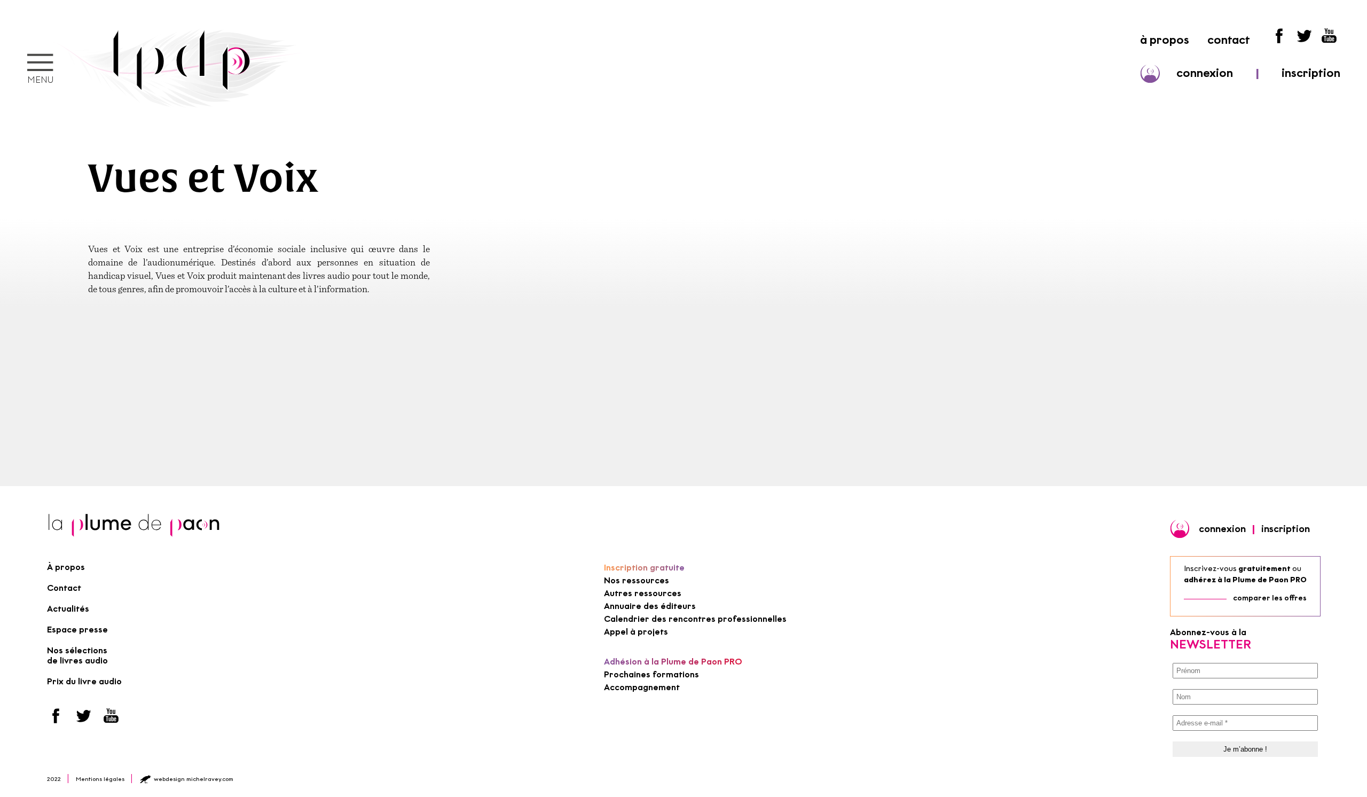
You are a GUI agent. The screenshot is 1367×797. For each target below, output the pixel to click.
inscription (1311, 73)
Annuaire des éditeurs (650, 606)
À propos (66, 567)
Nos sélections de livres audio (77, 655)
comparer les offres (1270, 598)
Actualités (68, 609)
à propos (1164, 40)
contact (1228, 40)
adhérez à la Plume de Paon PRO (1245, 579)
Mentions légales (100, 779)
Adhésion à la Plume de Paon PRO (673, 662)
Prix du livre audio (84, 681)
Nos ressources (636, 580)
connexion (1204, 73)
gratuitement (1264, 568)
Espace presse (77, 629)
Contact (64, 588)
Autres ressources (642, 593)
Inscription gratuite (644, 567)
